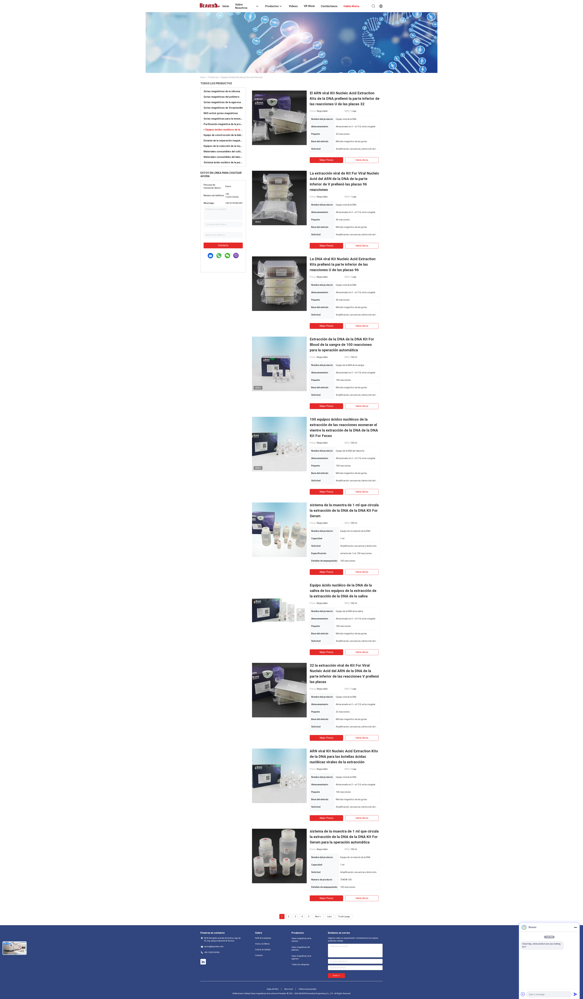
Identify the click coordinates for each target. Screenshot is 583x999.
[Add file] (523, 994)
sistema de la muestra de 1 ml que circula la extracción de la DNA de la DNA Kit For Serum (344, 510)
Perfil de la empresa (263, 938)
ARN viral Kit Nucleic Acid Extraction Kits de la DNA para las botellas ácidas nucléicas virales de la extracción (344, 756)
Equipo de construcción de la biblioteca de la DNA (223, 135)
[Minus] (575, 927)
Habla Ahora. (362, 160)
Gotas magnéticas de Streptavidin (223, 107)
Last (329, 916)
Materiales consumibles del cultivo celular (223, 151)
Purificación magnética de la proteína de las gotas (223, 124)
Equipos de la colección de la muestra (223, 146)
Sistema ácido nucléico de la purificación (223, 162)
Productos (213, 77)
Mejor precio (326, 160)
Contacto (223, 245)
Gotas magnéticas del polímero (221, 96)
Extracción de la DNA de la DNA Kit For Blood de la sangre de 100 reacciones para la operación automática (342, 344)
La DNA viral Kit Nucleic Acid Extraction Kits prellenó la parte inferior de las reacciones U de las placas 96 (342, 264)
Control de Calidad (262, 950)
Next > (318, 916)
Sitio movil (288, 989)
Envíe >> (336, 976)
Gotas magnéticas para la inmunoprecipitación (223, 118)
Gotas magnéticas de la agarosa (222, 102)
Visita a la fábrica (262, 944)
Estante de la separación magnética (223, 140)
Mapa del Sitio (272, 989)
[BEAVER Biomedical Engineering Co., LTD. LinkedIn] (203, 962)
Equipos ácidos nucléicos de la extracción (224, 129)
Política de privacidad (307, 989)
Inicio (202, 77)
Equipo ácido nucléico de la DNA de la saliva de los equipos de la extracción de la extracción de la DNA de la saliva (343, 590)
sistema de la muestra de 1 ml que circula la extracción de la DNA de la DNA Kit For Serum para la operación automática (344, 836)
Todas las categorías (300, 964)
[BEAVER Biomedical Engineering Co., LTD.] (209, 5)
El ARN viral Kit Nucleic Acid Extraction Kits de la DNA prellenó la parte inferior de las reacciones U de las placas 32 (344, 98)
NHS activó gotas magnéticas (221, 113)
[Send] (575, 994)
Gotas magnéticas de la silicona (222, 91)
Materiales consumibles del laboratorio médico (223, 157)
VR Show (309, 6)
